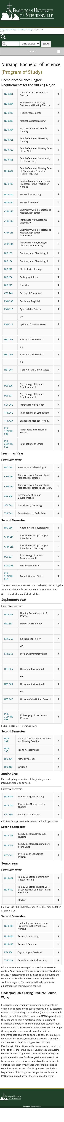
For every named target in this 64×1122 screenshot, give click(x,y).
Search (46, 44)
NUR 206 (8, 113)
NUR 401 (8, 159)
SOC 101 (8, 404)
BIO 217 (8, 269)
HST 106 (8, 354)
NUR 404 (8, 194)
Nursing (30, 30)
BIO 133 (8, 253)
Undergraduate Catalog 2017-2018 (8, 30)
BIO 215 (8, 285)
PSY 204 (8, 952)
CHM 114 (8, 221)
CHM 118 (8, 244)
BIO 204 (8, 277)
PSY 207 (8, 395)
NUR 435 (8, 202)
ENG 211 (8, 324)
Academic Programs (22, 30)
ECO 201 (8, 855)
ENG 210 (8, 309)
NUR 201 (8, 94)
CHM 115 (8, 232)
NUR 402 (8, 171)
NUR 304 (8, 130)
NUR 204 (8, 104)
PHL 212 (6, 443)
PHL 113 (6, 430)
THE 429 (8, 420)
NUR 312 (8, 149)
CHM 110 (8, 211)
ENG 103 (8, 301)
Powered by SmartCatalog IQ (32, 1107)
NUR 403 (8, 184)
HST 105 (8, 339)
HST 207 (8, 369)
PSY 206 (8, 385)
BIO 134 (8, 261)
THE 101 (8, 412)
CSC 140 (8, 293)
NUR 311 (8, 139)
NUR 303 (8, 121)
